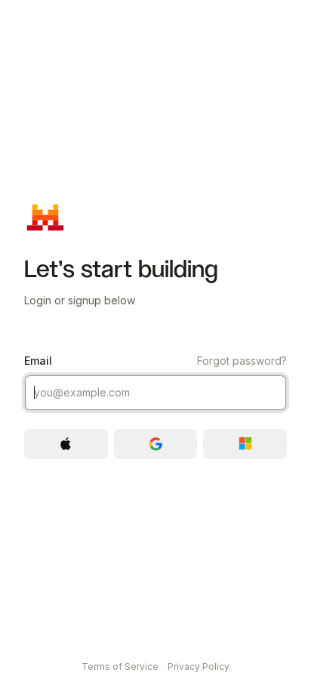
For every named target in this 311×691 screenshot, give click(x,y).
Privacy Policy (198, 666)
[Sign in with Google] (156, 444)
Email (155, 360)
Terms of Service (120, 666)
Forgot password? (242, 360)
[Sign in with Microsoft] (245, 444)
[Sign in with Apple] (66, 444)
